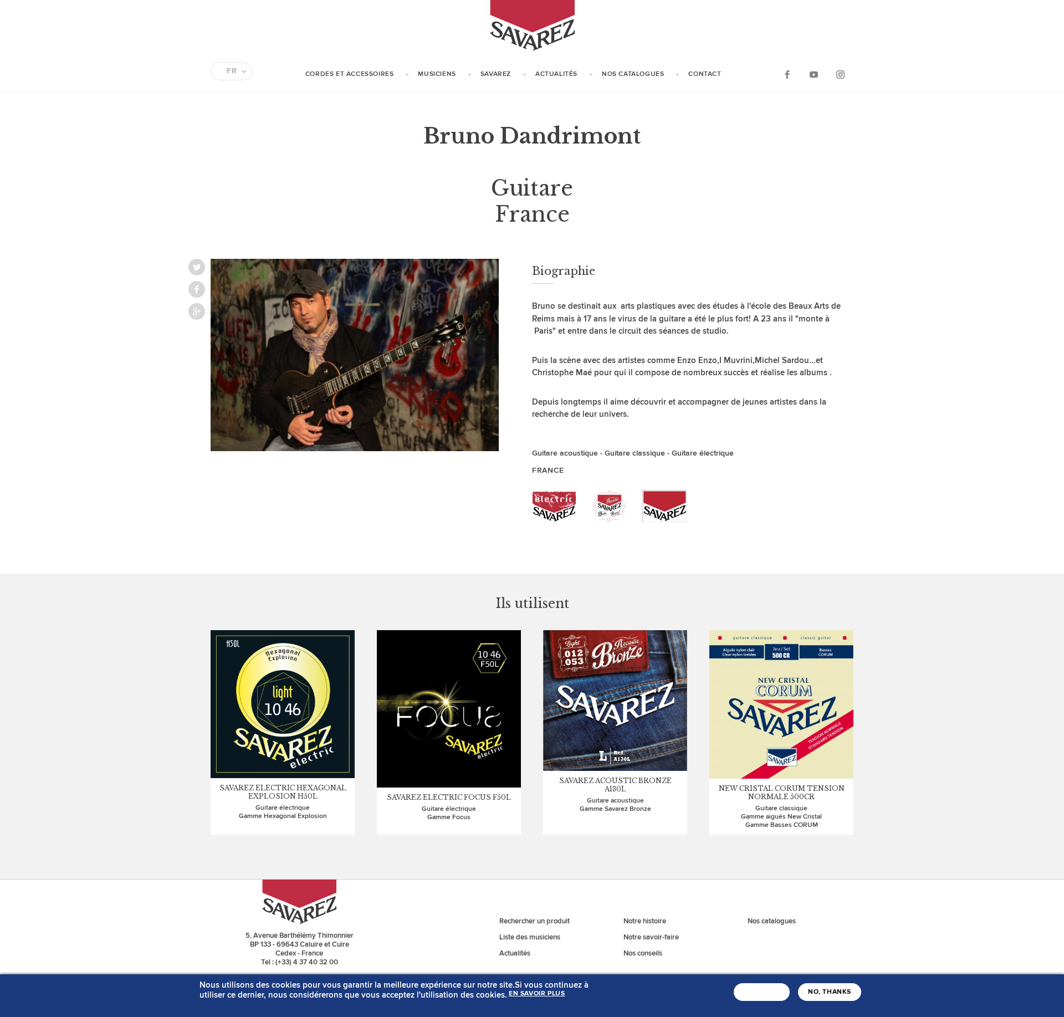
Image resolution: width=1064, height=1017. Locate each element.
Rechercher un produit (534, 921)
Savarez (495, 74)
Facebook (787, 74)
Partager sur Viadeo (196, 311)
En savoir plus (537, 993)
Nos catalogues (633, 74)
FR (232, 71)
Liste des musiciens (529, 937)
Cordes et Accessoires (349, 74)
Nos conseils (642, 953)
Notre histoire (644, 921)
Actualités (556, 74)
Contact (704, 74)
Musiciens (437, 74)
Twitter (196, 267)
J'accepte (762, 992)
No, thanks (829, 992)
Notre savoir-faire (651, 937)
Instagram (840, 74)
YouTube (813, 74)
